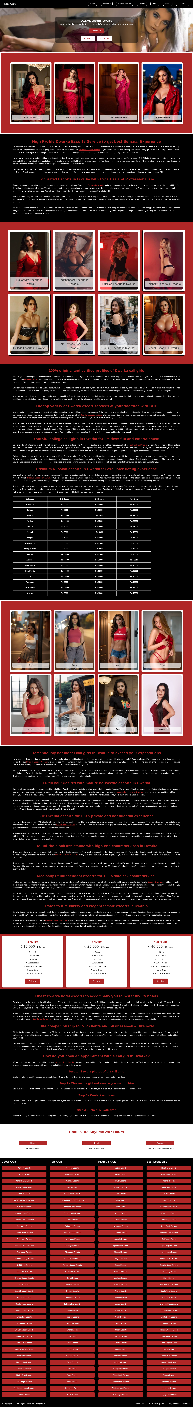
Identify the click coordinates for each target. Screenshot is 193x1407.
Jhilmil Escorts (169, 1194)
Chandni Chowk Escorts (24, 1220)
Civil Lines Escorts (24, 1239)
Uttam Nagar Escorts (169, 1343)
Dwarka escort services (91, 415)
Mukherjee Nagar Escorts (24, 1388)
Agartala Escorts (120, 1239)
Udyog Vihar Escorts (169, 1395)
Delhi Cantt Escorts (24, 1265)
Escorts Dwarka (155, 882)
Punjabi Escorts (120, 1187)
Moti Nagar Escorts (24, 1382)
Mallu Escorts (72, 1395)
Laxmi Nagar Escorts (169, 1252)
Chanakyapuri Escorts (24, 1213)
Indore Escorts (120, 1349)
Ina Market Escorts (169, 1388)
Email (96, 1143)
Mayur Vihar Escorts (24, 1362)
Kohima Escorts (120, 1284)
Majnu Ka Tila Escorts (169, 1259)
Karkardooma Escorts (168, 1207)
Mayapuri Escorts (24, 1356)
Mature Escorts (121, 1168)
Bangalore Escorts (120, 1369)
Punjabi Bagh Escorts (72, 1259)
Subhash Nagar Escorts (168, 1330)
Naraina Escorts (72, 1181)
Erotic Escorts (72, 1343)
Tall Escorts (120, 1200)
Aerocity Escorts (24, 1168)
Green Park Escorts (24, 1336)
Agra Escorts (121, 1323)
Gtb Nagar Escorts (120, 1395)
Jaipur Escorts (120, 1265)
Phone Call (104, 38)
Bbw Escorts (72, 1369)
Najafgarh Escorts (72, 1174)
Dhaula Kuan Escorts (24, 1272)
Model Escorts (72, 1310)
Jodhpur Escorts (120, 1278)
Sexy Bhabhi (173, 1404)
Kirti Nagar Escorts (169, 1239)
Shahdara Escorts (169, 1297)
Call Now (33, 981)
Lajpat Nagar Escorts (169, 1246)
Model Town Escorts (24, 1375)
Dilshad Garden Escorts (24, 1278)
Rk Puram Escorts (72, 1272)
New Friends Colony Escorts (72, 1200)
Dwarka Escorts (31, 379)
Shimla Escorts (121, 1343)
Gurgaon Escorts (120, 1259)
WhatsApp (88, 38)
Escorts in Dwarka (96, 185)
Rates (154, 4)
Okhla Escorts (72, 1220)
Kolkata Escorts (120, 1220)
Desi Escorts (72, 1382)
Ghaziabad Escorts (24, 1317)
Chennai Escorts (120, 1252)
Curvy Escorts (72, 1375)
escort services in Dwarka (66, 855)
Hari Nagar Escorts (168, 1168)
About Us (107, 4)
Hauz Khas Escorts (168, 1174)
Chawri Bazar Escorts (24, 1233)
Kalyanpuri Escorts (168, 1213)
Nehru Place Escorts (72, 1194)
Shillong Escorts (120, 1297)
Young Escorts (120, 1213)
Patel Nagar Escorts (72, 1239)
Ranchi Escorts (121, 1336)
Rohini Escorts (72, 1278)
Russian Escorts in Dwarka (38, 478)
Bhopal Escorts (121, 1330)
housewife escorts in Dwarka (130, 792)
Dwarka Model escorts (42, 1019)
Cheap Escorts (72, 1330)
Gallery (142, 4)
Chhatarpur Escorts (24, 1226)
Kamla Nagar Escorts (168, 1220)
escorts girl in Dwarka (64, 1062)
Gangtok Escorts (120, 1362)
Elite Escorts (72, 1336)
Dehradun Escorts (120, 1226)
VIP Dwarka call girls (65, 825)
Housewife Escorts (72, 1297)
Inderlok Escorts (169, 1181)
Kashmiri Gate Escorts (169, 1233)
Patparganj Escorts (72, 1246)
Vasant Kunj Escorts (169, 1356)
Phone (32, 1143)
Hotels (167, 4)
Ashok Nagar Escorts (24, 1181)
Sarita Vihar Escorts (169, 1291)
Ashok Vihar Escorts (24, 1187)
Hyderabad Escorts (120, 1246)
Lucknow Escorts (120, 1233)
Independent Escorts (72, 1304)
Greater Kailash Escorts (24, 1330)
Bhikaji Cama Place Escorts (24, 1200)
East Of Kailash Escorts (24, 1291)
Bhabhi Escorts (72, 1356)
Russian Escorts (72, 1317)
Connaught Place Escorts (24, 1246)
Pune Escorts (120, 1310)
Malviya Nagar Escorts (24, 1349)
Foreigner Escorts (72, 1388)
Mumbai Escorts (120, 1356)
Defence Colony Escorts (24, 1259)
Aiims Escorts (24, 1174)
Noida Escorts (120, 1317)
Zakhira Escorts (169, 1375)
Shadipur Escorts (169, 1382)
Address (160, 1143)
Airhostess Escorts (72, 1284)
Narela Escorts (72, 1187)
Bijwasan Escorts (24, 1207)
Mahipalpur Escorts (24, 1343)
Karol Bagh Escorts (169, 1226)
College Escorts (72, 1291)
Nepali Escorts (120, 1174)
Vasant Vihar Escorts (169, 1362)
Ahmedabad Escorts (121, 1382)
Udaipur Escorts (120, 1272)
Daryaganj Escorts (24, 1252)
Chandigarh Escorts (121, 1375)
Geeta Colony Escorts (24, 1310)
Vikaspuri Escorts (169, 1369)
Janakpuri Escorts (169, 1187)
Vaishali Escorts (169, 1349)
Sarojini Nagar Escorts (169, 1265)
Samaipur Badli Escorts (169, 1284)
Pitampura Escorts (72, 1252)
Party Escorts (120, 1181)
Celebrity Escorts (72, 1323)
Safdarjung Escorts (168, 1272)
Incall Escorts (72, 1349)
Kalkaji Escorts (169, 1200)
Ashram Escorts (24, 1194)
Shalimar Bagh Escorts (169, 1304)
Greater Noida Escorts (72, 1213)
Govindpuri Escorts (24, 1323)
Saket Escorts (168, 1278)
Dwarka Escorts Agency (37, 762)
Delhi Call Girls (124, 4)
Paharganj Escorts (72, 1226)
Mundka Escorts (72, 1168)
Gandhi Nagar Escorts (24, 1304)
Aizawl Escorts (121, 1291)
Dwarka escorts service (89, 150)
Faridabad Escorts (24, 1297)
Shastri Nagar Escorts (169, 1310)
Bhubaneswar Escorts (120, 1388)
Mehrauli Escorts (24, 1369)
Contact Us (182, 4)
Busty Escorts (72, 1362)
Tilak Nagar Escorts (169, 1336)
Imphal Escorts (121, 1304)
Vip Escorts (120, 1207)
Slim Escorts (121, 1194)
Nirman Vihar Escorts (72, 1207)
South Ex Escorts (169, 1323)
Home (92, 4)
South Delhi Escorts (169, 1317)
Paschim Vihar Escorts (72, 1233)
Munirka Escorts (24, 1395)
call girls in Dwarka (138, 445)
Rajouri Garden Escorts (72, 1265)
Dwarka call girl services (56, 920)
